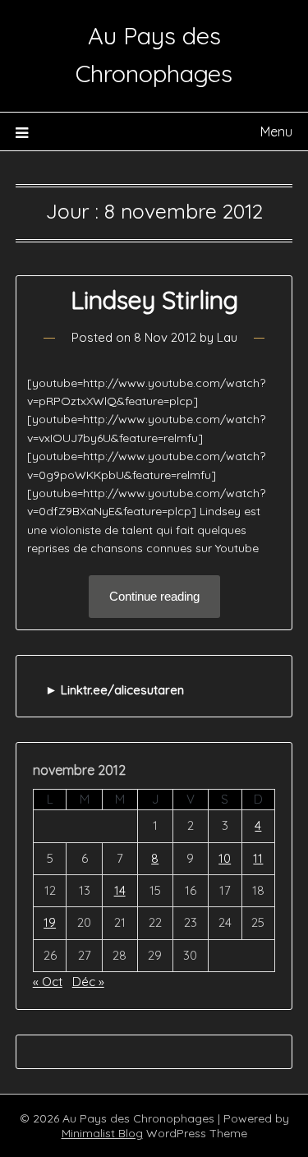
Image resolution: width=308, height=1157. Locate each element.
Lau (227, 337)
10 (224, 858)
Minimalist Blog (102, 1133)
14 (120, 890)
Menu (276, 131)
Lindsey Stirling (154, 300)
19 (50, 922)
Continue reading (154, 596)
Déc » (88, 981)
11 (258, 858)
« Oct (47, 981)
